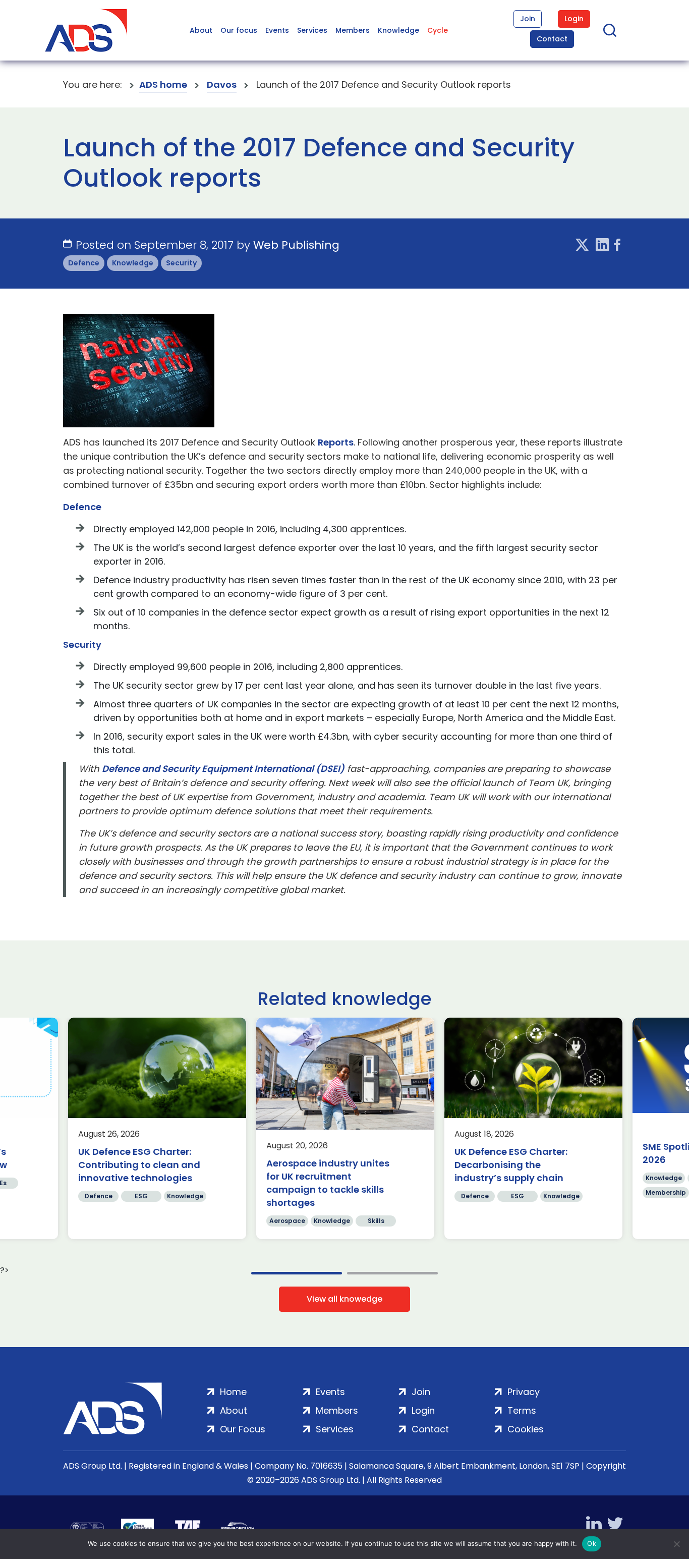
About (201, 30)
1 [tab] (296, 1273)
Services (312, 30)
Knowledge (398, 30)
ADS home (163, 84)
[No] (676, 1544)
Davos (222, 84)
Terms (521, 1410)
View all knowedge (344, 1299)
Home (233, 1391)
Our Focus (242, 1429)
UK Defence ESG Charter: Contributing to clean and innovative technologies (139, 1164)
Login (574, 19)
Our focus (238, 30)
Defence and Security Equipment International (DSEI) (223, 768)
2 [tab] (392, 1273)
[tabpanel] (157, 1128)
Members (352, 30)
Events (277, 30)
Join (527, 19)
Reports (336, 442)
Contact (552, 39)
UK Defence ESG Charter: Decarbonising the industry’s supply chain (510, 1164)
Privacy (523, 1391)
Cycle (437, 30)
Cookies (525, 1429)
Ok (591, 1543)
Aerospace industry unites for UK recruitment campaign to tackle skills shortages (327, 1183)
